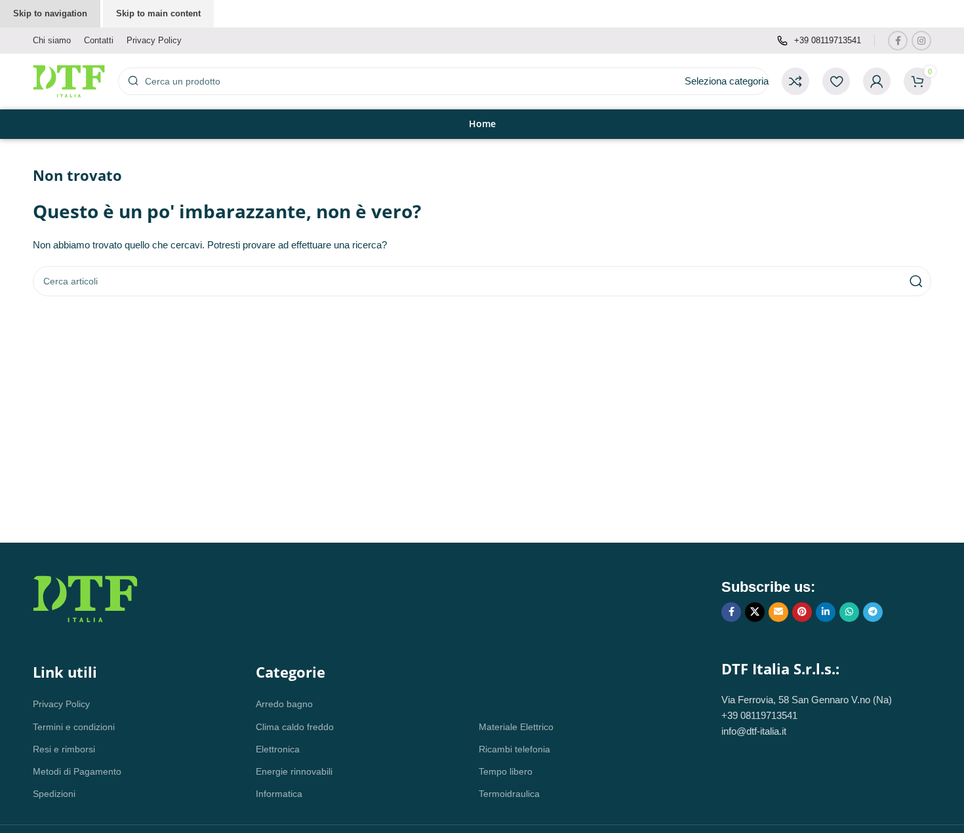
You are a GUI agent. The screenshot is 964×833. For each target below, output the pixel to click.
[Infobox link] (819, 41)
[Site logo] (69, 80)
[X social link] (755, 612)
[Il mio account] (876, 81)
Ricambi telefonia (514, 749)
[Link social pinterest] (802, 612)
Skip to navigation (50, 13)
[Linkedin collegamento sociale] (825, 612)
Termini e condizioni (74, 727)
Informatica (279, 793)
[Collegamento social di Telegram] (873, 612)
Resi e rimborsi (64, 749)
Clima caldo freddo (295, 727)
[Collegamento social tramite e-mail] (778, 612)
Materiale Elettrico (516, 727)
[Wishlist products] (836, 81)
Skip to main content (158, 13)
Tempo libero (505, 771)
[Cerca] (916, 281)
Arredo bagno (284, 704)
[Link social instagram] (921, 40)
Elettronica (278, 749)
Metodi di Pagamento (77, 771)
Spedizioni (54, 793)
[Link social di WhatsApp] (849, 612)
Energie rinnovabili (294, 771)
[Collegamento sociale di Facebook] (898, 40)
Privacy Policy (61, 704)
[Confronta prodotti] (795, 81)
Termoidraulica (509, 793)
